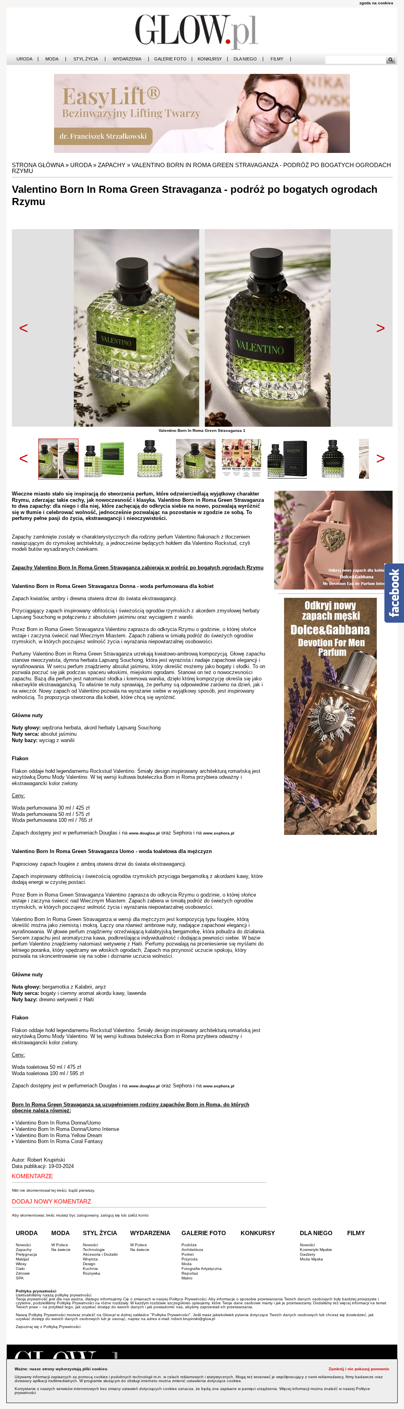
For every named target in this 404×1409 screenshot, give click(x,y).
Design (89, 1264)
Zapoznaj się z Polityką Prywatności (48, 1326)
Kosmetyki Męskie (316, 1249)
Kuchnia (90, 1268)
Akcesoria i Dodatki (100, 1254)
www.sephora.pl (218, 833)
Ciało (20, 1268)
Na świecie (61, 1249)
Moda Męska (311, 1259)
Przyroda (189, 1259)
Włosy (21, 1264)
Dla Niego (245, 59)
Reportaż (189, 1273)
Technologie (94, 1249)
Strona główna (38, 165)
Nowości (23, 1245)
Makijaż (22, 1259)
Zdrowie (23, 1273)
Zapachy (111, 165)
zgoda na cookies (376, 3)
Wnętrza (90, 1259)
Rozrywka (91, 1273)
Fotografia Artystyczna (201, 1268)
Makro (187, 1278)
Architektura (192, 1249)
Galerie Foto (170, 59)
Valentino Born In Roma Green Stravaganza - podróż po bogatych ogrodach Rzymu (201, 168)
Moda (51, 59)
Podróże (189, 1245)
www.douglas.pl (144, 833)
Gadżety (307, 1254)
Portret (187, 1254)
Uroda (24, 59)
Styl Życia (85, 59)
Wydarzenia (127, 59)
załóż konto (138, 1215)
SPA (20, 1278)
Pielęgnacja (26, 1254)
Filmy (277, 59)
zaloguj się (110, 1215)
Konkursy (210, 59)
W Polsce (59, 1245)
